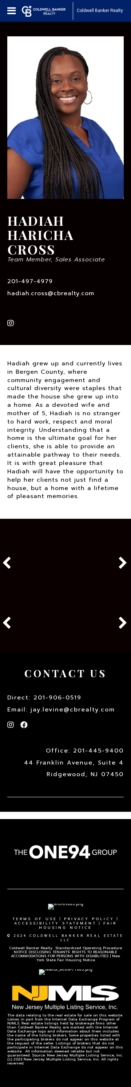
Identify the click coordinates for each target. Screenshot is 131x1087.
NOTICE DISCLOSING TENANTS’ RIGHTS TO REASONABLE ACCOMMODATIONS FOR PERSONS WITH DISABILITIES (64, 954)
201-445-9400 (98, 750)
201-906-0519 (57, 697)
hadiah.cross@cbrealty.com (50, 293)
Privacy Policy (89, 919)
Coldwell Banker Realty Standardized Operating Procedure (65, 948)
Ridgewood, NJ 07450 (85, 774)
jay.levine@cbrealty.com (73, 709)
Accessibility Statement (55, 923)
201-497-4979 (30, 281)
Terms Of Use (34, 919)
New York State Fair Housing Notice (78, 958)
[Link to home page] (47, 11)
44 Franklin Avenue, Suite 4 (74, 762)
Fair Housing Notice (78, 925)
